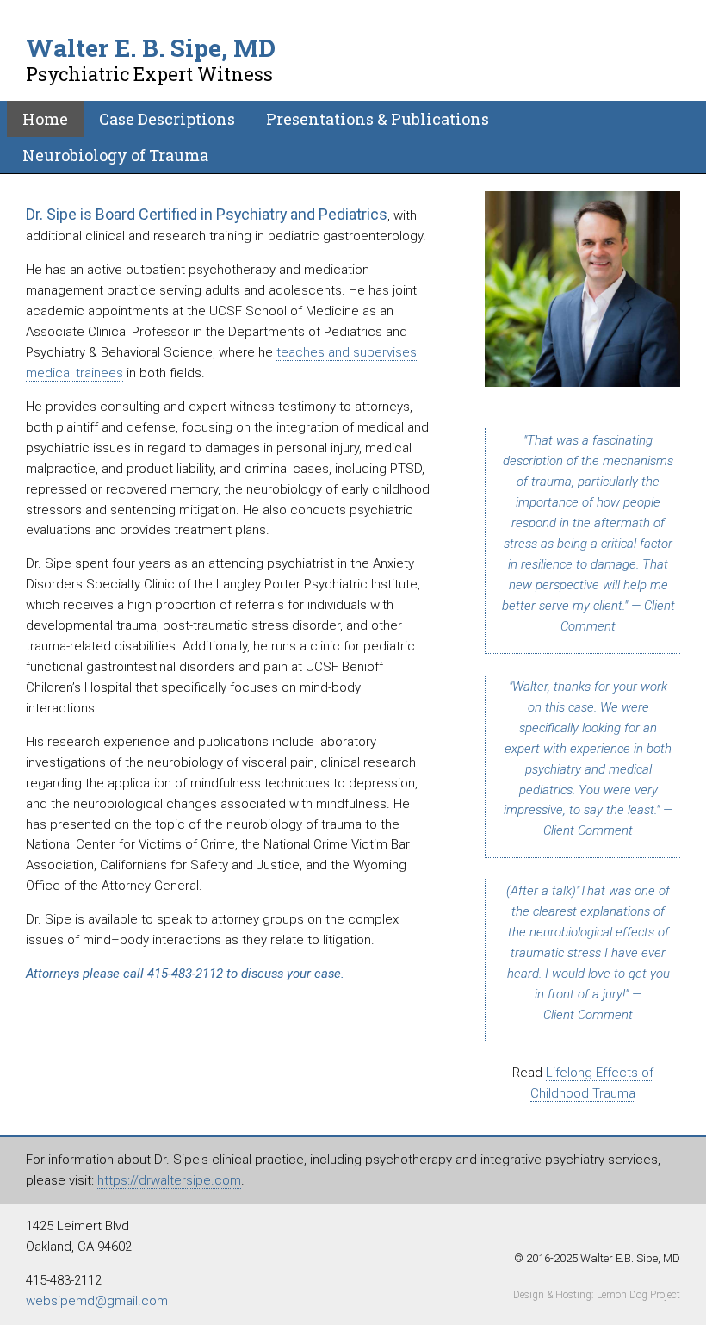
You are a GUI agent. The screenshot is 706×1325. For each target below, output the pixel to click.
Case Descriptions (167, 119)
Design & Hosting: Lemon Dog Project (596, 1295)
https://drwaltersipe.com (169, 1180)
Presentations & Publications (377, 119)
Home (45, 119)
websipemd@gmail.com (97, 1301)
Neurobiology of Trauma (115, 155)
